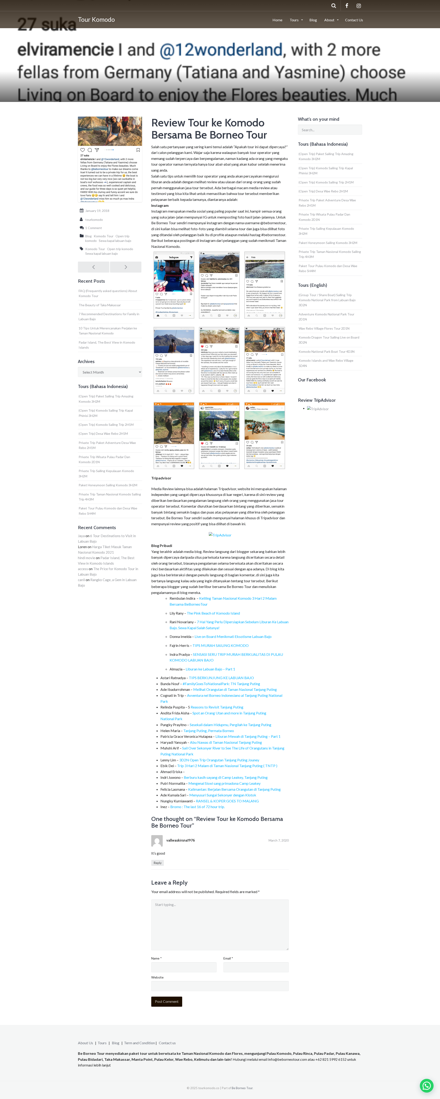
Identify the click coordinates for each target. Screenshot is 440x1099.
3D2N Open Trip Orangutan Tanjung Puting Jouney (219, 760)
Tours (294, 20)
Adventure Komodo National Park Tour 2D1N (326, 316)
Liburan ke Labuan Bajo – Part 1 (210, 669)
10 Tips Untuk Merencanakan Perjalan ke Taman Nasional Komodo (108, 330)
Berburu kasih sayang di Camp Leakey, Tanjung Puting (226, 777)
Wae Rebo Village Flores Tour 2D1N (324, 328)
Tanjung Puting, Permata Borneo (208, 730)
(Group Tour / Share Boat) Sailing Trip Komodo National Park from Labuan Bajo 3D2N (327, 300)
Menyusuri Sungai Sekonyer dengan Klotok (223, 795)
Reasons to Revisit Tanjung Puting (216, 707)
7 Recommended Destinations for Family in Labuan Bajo (109, 316)
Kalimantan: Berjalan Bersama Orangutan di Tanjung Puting (234, 789)
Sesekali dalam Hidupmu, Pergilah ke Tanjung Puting (230, 724)
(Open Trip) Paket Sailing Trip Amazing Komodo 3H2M (106, 398)
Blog (313, 20)
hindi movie (86, 558)
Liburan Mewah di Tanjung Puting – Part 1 (247, 736)
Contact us (167, 1043)
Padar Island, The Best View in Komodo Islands (107, 344)
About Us (85, 1043)
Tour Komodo (96, 19)
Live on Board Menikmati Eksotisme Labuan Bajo (233, 636)
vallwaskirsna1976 (180, 840)
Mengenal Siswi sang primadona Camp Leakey (224, 783)
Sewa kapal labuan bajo (115, 241)
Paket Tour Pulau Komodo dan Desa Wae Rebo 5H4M (108, 510)
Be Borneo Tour (242, 1088)
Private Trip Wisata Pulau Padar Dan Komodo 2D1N (104, 459)
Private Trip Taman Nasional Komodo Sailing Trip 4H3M (110, 496)
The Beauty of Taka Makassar (100, 305)
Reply (158, 863)
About (329, 20)
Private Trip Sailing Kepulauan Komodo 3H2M (106, 473)
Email (228, 958)
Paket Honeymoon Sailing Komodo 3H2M (108, 485)
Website (157, 977)
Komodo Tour (103, 236)
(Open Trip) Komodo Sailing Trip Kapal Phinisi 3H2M (106, 412)
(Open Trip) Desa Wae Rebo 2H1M (103, 433)
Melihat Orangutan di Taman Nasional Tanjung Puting (235, 689)
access (83, 569)
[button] (427, 1086)
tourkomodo (94, 219)
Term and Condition (139, 1043)
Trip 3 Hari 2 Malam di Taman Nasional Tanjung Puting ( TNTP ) (227, 765)
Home (277, 20)
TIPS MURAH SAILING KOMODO (220, 645)
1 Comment (93, 228)
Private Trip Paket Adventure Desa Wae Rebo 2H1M (107, 445)
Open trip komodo (120, 249)
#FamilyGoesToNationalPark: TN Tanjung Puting (221, 683)
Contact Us (354, 20)
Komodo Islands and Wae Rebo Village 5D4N (326, 362)
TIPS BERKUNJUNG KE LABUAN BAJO (221, 677)
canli (81, 580)
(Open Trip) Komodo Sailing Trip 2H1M (106, 424)
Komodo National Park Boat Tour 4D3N (327, 351)
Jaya (81, 536)
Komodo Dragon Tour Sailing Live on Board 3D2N (329, 339)
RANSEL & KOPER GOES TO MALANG (227, 801)
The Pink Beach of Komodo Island (213, 613)
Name (156, 958)
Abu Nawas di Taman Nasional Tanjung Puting (226, 742)
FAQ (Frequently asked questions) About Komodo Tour (108, 293)
